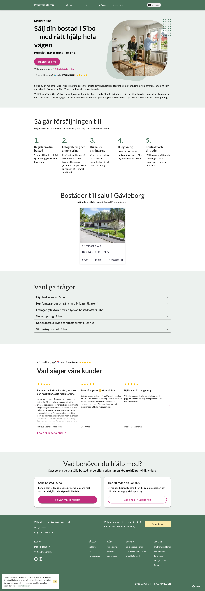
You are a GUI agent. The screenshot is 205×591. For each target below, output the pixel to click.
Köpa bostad (113, 547)
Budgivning (112, 556)
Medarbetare (159, 551)
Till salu (110, 551)
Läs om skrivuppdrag (137, 499)
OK (55, 581)
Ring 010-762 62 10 (43, 533)
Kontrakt (92, 551)
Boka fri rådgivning (64, 69)
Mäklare (92, 547)
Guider (130, 542)
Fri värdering (94, 556)
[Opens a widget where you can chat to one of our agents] (196, 587)
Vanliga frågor (160, 560)
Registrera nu (47, 61)
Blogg (156, 565)
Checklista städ (133, 556)
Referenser (159, 556)
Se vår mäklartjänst (67, 499)
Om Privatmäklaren (162, 547)
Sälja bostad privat (134, 547)
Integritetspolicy (23, 586)
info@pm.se (40, 528)
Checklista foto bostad (136, 551)
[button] (102, 297)
